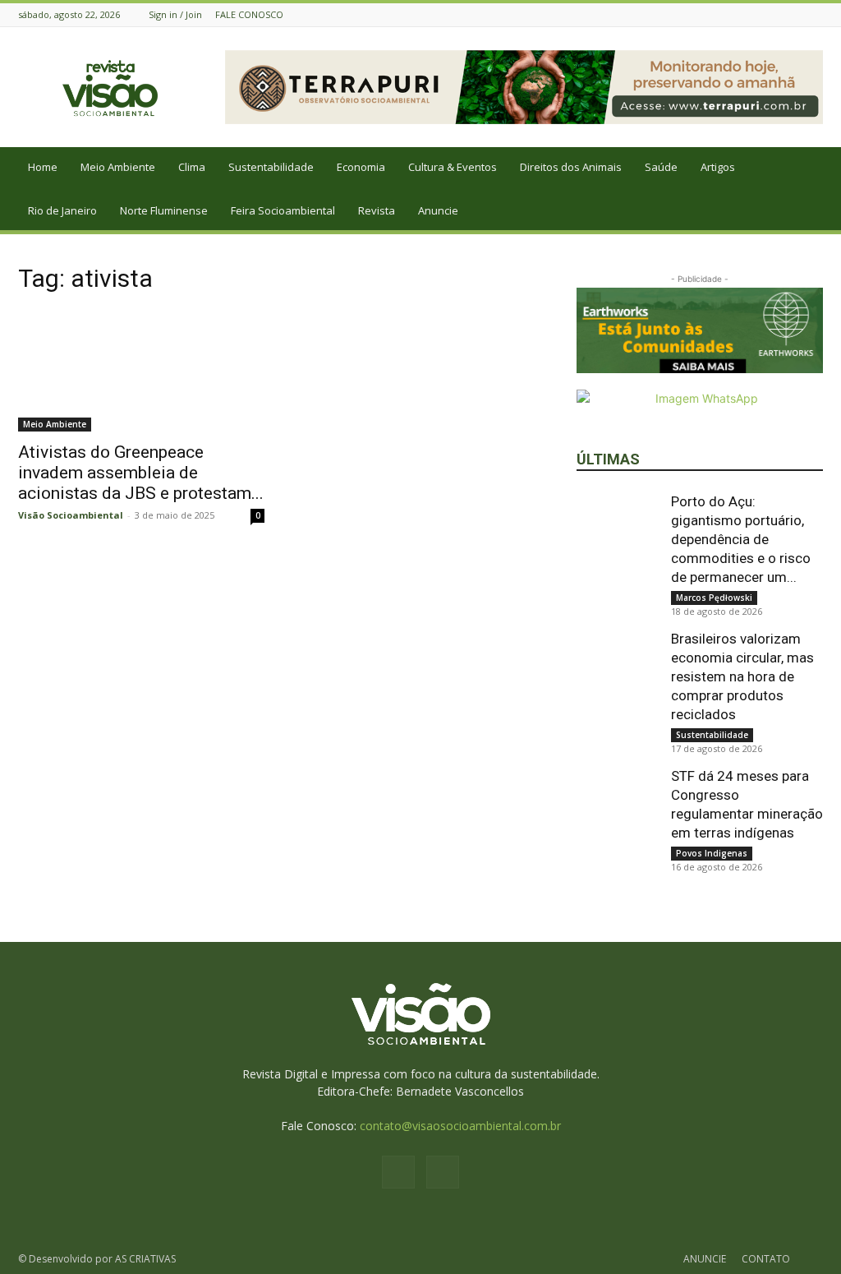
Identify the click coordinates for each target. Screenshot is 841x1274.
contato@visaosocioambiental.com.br (460, 1125)
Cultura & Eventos (452, 166)
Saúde (661, 166)
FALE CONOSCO (249, 14)
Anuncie (438, 210)
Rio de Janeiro (62, 210)
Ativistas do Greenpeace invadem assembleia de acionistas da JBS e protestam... (141, 472)
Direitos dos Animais (571, 166)
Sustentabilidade (271, 166)
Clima (191, 166)
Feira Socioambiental (283, 210)
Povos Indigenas (711, 853)
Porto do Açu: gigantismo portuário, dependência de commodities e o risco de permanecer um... (741, 539)
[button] (821, 168)
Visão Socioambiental (70, 515)
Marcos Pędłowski (714, 597)
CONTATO (766, 1259)
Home (42, 166)
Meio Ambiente (117, 166)
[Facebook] (793, 14)
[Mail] (814, 14)
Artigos (718, 166)
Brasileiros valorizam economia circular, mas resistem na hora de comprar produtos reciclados (742, 676)
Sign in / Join (175, 14)
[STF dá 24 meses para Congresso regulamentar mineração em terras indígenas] (618, 808)
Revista (376, 210)
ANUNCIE (704, 1259)
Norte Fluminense (164, 210)
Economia (361, 166)
